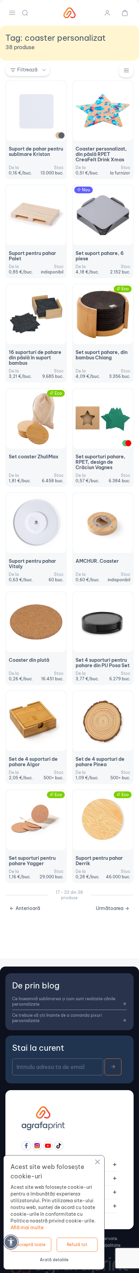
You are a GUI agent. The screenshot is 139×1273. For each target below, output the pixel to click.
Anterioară (28, 908)
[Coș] (122, 12)
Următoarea (109, 908)
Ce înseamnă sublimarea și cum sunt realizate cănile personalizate (63, 1001)
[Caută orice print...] (25, 13)
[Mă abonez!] (113, 1066)
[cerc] (61, 135)
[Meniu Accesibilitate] (11, 1242)
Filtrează (27, 70)
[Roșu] (128, 443)
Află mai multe (27, 1228)
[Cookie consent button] (97, 1162)
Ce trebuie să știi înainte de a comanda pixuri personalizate (57, 1018)
